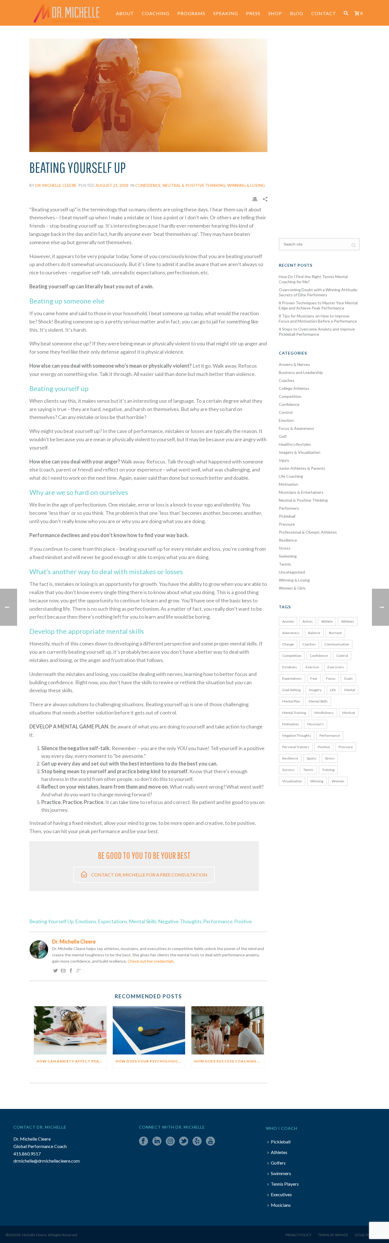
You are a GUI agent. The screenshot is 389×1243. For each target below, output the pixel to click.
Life (333, 690)
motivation (290, 724)
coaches (309, 644)
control (342, 655)
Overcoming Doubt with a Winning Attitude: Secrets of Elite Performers (318, 292)
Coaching (155, 13)
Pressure (287, 524)
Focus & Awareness (296, 428)
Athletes (279, 1152)
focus (330, 678)
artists (307, 621)
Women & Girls (292, 588)
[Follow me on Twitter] (55, 971)
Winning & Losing (246, 185)
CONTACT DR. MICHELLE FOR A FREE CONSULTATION (149, 874)
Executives (281, 1194)
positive (243, 921)
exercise (312, 667)
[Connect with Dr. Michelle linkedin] (156, 1141)
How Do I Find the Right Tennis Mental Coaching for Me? (313, 279)
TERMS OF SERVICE (333, 1235)
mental (349, 690)
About (125, 13)
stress (330, 758)
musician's (315, 724)
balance (314, 633)
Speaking (225, 13)
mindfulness (324, 712)
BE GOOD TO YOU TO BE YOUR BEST (144, 855)
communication (336, 644)
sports (311, 758)
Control (285, 412)
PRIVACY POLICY (298, 1235)
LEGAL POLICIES (367, 1235)
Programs (191, 13)
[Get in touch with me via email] (63, 971)
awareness (291, 633)
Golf (282, 436)
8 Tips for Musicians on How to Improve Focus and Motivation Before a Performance (318, 318)
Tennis (285, 564)
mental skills (143, 921)
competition (291, 655)
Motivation (288, 484)
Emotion (286, 420)
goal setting (291, 690)
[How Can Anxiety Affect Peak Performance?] (70, 1030)
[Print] (255, 199)
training (328, 770)
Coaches (286, 380)
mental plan (291, 701)
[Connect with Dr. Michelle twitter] (183, 1141)
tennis (308, 770)
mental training (294, 712)
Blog (296, 13)
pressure (346, 747)
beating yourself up (51, 921)
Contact (323, 13)
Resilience (288, 540)
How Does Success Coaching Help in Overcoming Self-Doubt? (229, 1061)
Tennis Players (285, 1184)
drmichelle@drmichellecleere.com (46, 1160)
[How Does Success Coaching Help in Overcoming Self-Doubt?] (227, 1030)
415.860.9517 (27, 1153)
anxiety (288, 621)
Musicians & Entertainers (301, 492)
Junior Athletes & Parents (302, 468)
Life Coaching (291, 476)
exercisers (335, 667)
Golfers (278, 1162)
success (288, 770)
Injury (284, 460)
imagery (315, 690)
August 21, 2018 (111, 185)
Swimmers (281, 1173)
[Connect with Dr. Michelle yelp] (197, 1141)
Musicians (281, 1205)
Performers (289, 508)
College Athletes (294, 388)
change (288, 644)
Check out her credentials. (151, 961)
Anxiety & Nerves (294, 364)
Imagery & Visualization (299, 452)
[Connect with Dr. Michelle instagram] (170, 1141)
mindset (348, 712)
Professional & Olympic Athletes (308, 532)
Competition (290, 396)
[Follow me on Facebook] (71, 971)
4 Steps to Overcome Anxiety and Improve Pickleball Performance (317, 332)
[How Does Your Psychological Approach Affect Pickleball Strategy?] (149, 1030)
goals (348, 678)
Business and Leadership (301, 372)
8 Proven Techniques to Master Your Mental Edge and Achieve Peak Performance (318, 305)
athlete (327, 621)
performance (218, 921)
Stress (284, 548)
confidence (319, 655)
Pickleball (287, 516)
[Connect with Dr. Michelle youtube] (210, 1141)
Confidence (148, 185)
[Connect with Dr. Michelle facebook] (143, 1141)
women (338, 781)
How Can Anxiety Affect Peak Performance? (72, 1061)
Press (253, 13)
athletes (347, 621)
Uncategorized (292, 572)
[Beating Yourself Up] (346, 13)
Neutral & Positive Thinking (194, 185)
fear (314, 678)
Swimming (288, 556)
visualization (292, 781)
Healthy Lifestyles (295, 444)
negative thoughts (180, 921)
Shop (275, 13)
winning (316, 781)
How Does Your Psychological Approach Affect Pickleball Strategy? (150, 1061)
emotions (85, 921)
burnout (335, 633)
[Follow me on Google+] (78, 971)
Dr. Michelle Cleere (56, 185)
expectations (112, 921)
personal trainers (295, 747)
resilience (290, 758)
